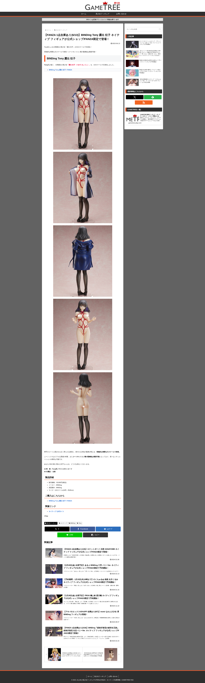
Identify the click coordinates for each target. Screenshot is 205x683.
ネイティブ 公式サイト (56, 511)
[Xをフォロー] (135, 97)
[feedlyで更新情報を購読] (153, 97)
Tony (80, 523)
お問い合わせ (112, 676)
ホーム (90, 676)
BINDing (72, 523)
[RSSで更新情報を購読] (143, 102)
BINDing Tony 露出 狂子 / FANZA (60, 70)
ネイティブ (64, 523)
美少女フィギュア (52, 523)
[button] (95, 535)
